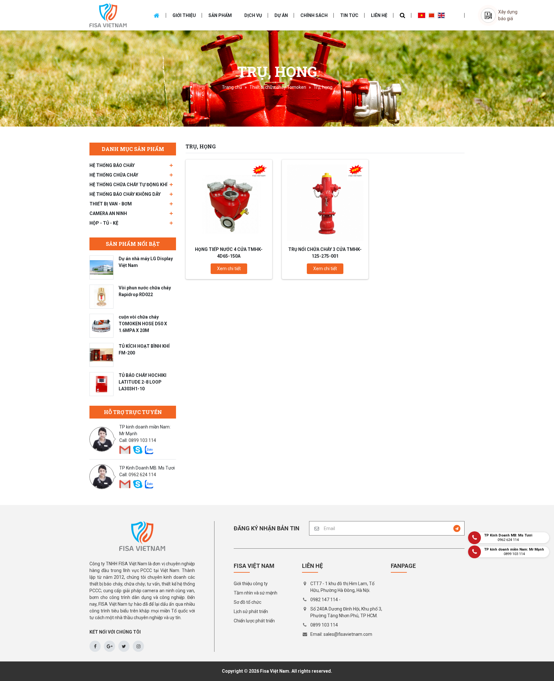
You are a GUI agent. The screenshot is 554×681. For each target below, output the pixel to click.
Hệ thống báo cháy (112, 165)
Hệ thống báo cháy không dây (125, 194)
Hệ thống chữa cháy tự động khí (128, 184)
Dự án (281, 15)
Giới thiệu (184, 15)
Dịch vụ (253, 15)
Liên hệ (379, 15)
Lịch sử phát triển (251, 611)
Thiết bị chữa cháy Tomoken (277, 87)
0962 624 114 (142, 474)
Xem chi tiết (229, 268)
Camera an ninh (108, 213)
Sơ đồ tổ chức (247, 602)
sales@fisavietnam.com (347, 634)
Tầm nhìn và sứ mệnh (255, 592)
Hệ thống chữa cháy (113, 175)
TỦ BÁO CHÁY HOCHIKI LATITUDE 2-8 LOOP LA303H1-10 (142, 382)
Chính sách (314, 15)
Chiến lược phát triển (254, 620)
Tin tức (349, 15)
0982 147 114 (324, 599)
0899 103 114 (142, 440)
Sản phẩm (220, 15)
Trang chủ (232, 87)
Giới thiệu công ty (251, 583)
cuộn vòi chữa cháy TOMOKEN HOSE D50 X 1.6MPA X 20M (143, 323)
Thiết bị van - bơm (110, 203)
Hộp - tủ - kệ (103, 223)
